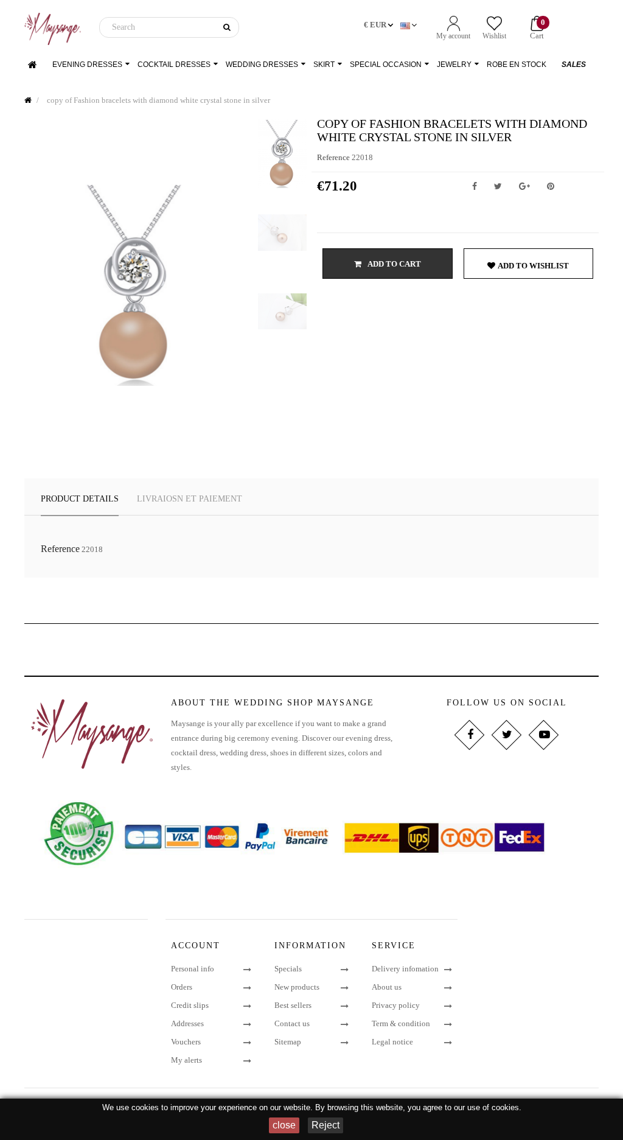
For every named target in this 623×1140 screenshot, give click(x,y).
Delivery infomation (405, 968)
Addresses (187, 1023)
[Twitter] (506, 735)
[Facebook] (469, 735)
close (284, 1125)
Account (195, 945)
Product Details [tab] (80, 498)
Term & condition (401, 1023)
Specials (288, 968)
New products (296, 986)
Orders (181, 986)
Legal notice (392, 1041)
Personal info (192, 968)
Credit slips (190, 1005)
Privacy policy (396, 1005)
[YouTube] (544, 735)
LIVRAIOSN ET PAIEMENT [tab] (189, 498)
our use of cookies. (487, 1107)
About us (387, 986)
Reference (333, 157)
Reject (325, 1125)
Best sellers (293, 1005)
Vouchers (186, 1041)
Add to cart (393, 263)
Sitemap (287, 1041)
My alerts (186, 1060)
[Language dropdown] (409, 25)
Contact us (292, 1023)
